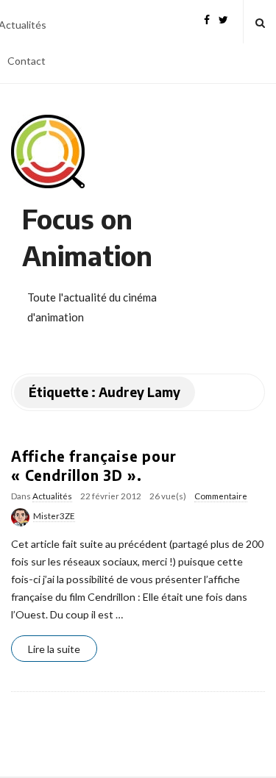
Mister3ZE (54, 516)
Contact (26, 60)
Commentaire (220, 496)
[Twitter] (223, 18)
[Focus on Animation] (48, 151)
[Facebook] (207, 18)
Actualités (52, 496)
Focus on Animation (87, 237)
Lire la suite (54, 649)
